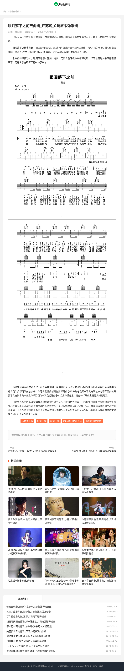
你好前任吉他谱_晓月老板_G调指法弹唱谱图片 (99, 521)
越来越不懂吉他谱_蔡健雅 (21, 580)
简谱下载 (54, 420)
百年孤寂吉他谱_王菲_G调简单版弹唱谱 (26, 616)
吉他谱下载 (27, 420)
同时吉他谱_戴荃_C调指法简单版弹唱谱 (26, 641)
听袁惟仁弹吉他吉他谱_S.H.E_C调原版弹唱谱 (99, 552)
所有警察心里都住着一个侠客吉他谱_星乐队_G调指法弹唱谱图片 (62, 582)
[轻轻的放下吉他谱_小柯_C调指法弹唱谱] (62, 507)
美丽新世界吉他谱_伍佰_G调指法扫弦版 (26, 631)
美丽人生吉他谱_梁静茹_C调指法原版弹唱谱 (28, 611)
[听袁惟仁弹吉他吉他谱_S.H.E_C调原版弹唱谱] (99, 538)
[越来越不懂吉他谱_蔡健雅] (25, 568)
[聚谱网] (62, 4)
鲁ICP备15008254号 (93, 666)
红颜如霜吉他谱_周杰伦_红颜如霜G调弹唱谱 (94, 450)
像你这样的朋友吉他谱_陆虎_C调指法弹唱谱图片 (30, 651)
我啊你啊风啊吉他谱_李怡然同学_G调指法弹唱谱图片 (25, 552)
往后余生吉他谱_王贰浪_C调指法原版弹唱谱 (99, 490)
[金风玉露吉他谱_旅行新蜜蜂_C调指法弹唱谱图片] (62, 538)
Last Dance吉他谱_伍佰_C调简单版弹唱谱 (27, 646)
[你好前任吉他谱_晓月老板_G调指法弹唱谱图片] (99, 507)
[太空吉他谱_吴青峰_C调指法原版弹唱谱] (62, 476)
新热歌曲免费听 (94, 420)
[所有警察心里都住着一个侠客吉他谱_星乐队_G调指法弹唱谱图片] (62, 568)
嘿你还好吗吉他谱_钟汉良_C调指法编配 (25, 490)
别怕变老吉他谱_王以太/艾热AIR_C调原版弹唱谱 (32, 450)
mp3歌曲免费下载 (72, 420)
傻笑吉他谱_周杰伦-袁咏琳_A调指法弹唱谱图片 (30, 606)
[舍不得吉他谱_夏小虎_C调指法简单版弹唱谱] (99, 568)
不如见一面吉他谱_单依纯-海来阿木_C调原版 (29, 626)
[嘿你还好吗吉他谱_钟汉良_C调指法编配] (25, 476)
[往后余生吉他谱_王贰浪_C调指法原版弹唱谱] (99, 476)
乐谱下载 (41, 420)
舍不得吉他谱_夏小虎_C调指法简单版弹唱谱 (99, 582)
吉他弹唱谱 (14, 11)
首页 (5, 11)
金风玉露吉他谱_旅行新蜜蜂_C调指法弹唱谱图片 (62, 552)
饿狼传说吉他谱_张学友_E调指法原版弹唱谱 (28, 636)
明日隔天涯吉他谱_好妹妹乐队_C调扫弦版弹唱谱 (30, 621)
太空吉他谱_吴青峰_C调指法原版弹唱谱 (62, 490)
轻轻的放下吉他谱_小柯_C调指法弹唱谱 (62, 521)
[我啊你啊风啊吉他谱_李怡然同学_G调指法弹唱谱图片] (25, 538)
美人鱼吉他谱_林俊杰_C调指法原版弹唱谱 (25, 521)
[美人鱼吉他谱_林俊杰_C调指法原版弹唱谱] (25, 507)
